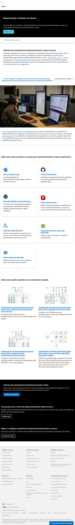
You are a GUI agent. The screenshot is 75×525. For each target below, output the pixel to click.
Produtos (28, 452)
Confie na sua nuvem (7, 464)
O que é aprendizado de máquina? (59, 484)
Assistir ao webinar (12, 394)
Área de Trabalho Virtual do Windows (27, 60)
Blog (27, 481)
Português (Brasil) (9, 504)
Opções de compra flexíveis (33, 461)
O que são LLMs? (55, 493)
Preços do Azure (30, 455)
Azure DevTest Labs (54, 58)
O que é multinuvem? (56, 481)
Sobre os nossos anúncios (60, 513)
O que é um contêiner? (56, 496)
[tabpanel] (37, 115)
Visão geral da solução (11, 40)
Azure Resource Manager (13, 257)
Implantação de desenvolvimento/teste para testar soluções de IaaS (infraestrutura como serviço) (17, 353)
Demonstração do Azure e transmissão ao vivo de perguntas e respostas (61, 465)
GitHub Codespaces (49, 174)
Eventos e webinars (31, 490)
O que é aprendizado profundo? (58, 487)
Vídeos (28, 497)
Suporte (53, 461)
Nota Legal (42, 513)
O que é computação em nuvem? (58, 478)
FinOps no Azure (30, 464)
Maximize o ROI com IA (32, 467)
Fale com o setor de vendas (62, 523)
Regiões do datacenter (7, 461)
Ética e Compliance (33, 513)
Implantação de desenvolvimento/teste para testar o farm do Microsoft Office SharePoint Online (55, 353)
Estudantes (29, 487)
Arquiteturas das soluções (57, 458)
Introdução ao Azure (7, 455)
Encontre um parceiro (7, 484)
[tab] (26, 79)
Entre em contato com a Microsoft (10, 513)
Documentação (30, 478)
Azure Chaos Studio (49, 202)
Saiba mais (9, 32)
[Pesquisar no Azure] (1, 2)
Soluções (53, 452)
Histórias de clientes (7, 470)
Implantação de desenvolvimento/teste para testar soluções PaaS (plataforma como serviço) (17, 309)
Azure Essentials (6, 467)
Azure (3, 6)
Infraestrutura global (7, 458)
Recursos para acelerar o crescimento (60, 455)
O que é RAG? (54, 499)
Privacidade (23, 513)
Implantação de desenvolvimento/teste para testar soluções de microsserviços (55, 308)
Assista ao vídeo (8, 436)
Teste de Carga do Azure (13, 230)
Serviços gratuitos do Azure (33, 458)
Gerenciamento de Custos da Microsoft (52, 231)
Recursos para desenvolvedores (34, 484)
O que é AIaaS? (54, 490)
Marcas (49, 513)
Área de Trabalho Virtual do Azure (17, 201)
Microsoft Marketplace (7, 481)
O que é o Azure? (6, 452)
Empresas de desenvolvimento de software (12, 478)
